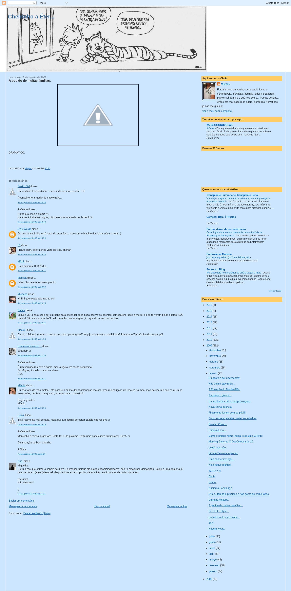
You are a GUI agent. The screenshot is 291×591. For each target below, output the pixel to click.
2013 (209, 322)
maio (212, 548)
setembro (215, 367)
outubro (214, 361)
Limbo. (212, 482)
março (213, 559)
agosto (213, 373)
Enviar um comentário (21, 500)
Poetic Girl (24, 186)
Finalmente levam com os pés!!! (227, 412)
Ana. (20, 461)
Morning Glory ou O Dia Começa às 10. (231, 441)
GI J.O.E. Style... (219, 511)
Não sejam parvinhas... (222, 383)
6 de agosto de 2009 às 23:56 (32, 408)
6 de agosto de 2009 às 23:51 (32, 378)
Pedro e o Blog (215, 269)
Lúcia (21, 415)
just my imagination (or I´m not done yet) (228, 257)
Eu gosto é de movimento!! (224, 377)
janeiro (213, 571)
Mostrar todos (275, 291)
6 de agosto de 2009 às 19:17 (32, 271)
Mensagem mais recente (23, 506)
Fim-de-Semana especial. (223, 453)
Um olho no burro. (219, 499)
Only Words (24, 228)
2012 (209, 328)
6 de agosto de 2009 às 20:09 (32, 287)
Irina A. (22, 329)
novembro (215, 355)
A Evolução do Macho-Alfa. (224, 389)
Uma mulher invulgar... (221, 459)
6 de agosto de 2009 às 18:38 (32, 202)
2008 (209, 579)
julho (212, 536)
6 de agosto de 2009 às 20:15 (32, 303)
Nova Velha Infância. (220, 406)
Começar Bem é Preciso (221, 216)
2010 (209, 339)
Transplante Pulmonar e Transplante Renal (232, 195)
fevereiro (214, 565)
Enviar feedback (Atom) (36, 513)
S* (19, 245)
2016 (209, 304)
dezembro (215, 350)
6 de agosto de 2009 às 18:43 (32, 222)
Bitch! (212, 476)
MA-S (21, 261)
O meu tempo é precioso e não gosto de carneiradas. (239, 493)
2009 (209, 345)
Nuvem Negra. (217, 528)
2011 (209, 334)
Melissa (22, 277)
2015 (209, 310)
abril (212, 553)
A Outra (210, 128)
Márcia (21, 385)
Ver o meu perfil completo (217, 110)
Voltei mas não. (217, 447)
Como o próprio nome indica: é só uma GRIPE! (236, 435)
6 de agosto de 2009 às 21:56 (32, 355)
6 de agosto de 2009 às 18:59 (32, 238)
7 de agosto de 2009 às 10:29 (32, 424)
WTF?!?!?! (215, 470)
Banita (21, 310)
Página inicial (102, 506)
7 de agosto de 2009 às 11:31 (32, 494)
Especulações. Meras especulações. (230, 401)
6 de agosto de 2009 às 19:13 (32, 254)
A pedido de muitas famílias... (226, 505)
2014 (209, 316)
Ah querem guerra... (220, 395)
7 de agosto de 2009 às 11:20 (32, 454)
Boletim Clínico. (218, 424)
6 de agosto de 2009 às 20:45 (32, 323)
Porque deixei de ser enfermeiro (226, 229)
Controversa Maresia (219, 254)
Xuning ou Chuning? (220, 487)
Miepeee (22, 294)
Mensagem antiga (177, 506)
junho (212, 542)
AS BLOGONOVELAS (219, 125)
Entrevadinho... (217, 430)
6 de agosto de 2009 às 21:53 (32, 339)
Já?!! (211, 522)
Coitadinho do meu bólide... (224, 517)
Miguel (225, 84)
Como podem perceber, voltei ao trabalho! (232, 418)
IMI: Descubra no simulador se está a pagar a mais (234, 272)
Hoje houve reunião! (220, 464)
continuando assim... (30, 346)
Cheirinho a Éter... (31, 16)
